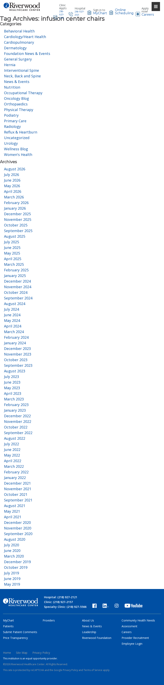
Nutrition (12, 87)
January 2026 (15, 208)
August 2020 (14, 539)
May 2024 (12, 320)
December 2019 (17, 561)
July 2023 (11, 376)
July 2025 (11, 241)
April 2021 (12, 516)
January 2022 (15, 477)
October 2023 (15, 359)
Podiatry (11, 115)
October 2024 (15, 292)
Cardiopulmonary (19, 42)
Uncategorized (16, 137)
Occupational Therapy (23, 92)
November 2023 (17, 354)
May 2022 (12, 455)
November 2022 (17, 421)
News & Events (16, 81)
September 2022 (18, 432)
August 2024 (14, 303)
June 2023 (12, 382)
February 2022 (16, 472)
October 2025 (15, 225)
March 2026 (14, 197)
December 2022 (17, 415)
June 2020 (12, 550)
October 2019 (15, 567)
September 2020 (18, 533)
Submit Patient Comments (20, 632)
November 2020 (17, 528)
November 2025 (17, 219)
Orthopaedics (16, 104)
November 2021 (17, 488)
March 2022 (14, 466)
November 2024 (17, 286)
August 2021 (14, 505)
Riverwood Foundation (96, 638)
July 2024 (11, 309)
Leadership (89, 632)
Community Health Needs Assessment (138, 623)
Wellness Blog (16, 148)
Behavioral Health (19, 31)
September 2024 (18, 298)
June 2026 (12, 180)
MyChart (100, 13)
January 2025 (15, 275)
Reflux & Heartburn (20, 132)
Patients (8, 626)
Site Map (21, 653)
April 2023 (12, 393)
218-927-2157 (61, 14)
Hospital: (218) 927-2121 (60, 597)
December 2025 (17, 213)
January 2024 (15, 342)
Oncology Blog (16, 98)
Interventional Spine (21, 70)
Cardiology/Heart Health (25, 36)
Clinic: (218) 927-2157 (58, 602)
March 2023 (14, 399)
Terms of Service (93, 670)
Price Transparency (15, 638)
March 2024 (14, 331)
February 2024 (16, 337)
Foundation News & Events (27, 53)
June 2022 (12, 449)
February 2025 (16, 270)
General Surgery (18, 59)
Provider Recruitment (135, 638)
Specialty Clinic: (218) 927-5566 (65, 607)
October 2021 (15, 494)
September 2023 (18, 365)
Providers (49, 620)
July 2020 (11, 545)
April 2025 (12, 258)
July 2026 (11, 174)
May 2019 (12, 584)
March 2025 (14, 264)
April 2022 (12, 460)
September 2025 (18, 230)
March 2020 (14, 556)
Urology (11, 143)
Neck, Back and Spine (22, 76)
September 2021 (18, 500)
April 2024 (12, 326)
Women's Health (18, 154)
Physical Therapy (18, 109)
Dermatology (15, 47)
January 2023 (15, 410)
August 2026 (14, 169)
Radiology (12, 126)
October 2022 (15, 427)
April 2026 (12, 191)
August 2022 (14, 438)
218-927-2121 (79, 13)
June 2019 (12, 578)
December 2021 (17, 483)
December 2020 (17, 522)
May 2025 (12, 253)
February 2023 (16, 404)
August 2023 (14, 371)
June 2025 (12, 247)
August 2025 (14, 236)
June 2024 (12, 314)
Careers (148, 14)
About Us (88, 620)
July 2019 (11, 573)
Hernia (9, 64)
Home (7, 653)
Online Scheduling (124, 11)
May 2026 (12, 185)
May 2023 (12, 387)
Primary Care (15, 120)
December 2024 (17, 281)
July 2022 (11, 444)
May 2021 (12, 511)
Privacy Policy (41, 653)
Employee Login (132, 644)
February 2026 (16, 202)
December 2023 (17, 348)
